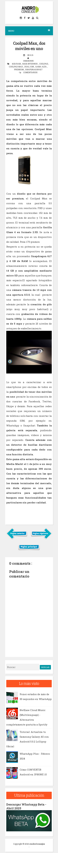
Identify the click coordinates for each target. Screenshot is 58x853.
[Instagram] (21, 18)
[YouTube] (33, 18)
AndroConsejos (37, 844)
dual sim (29, 66)
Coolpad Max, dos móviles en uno (29, 46)
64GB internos (30, 63)
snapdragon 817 (34, 69)
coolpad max (16, 66)
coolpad (43, 63)
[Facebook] (25, 18)
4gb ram (16, 63)
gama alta (41, 66)
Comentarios (30, 72)
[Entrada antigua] (41, 538)
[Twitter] (29, 18)
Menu (11, 31)
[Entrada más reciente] (17, 538)
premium (19, 69)
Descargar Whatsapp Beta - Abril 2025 (26, 806)
